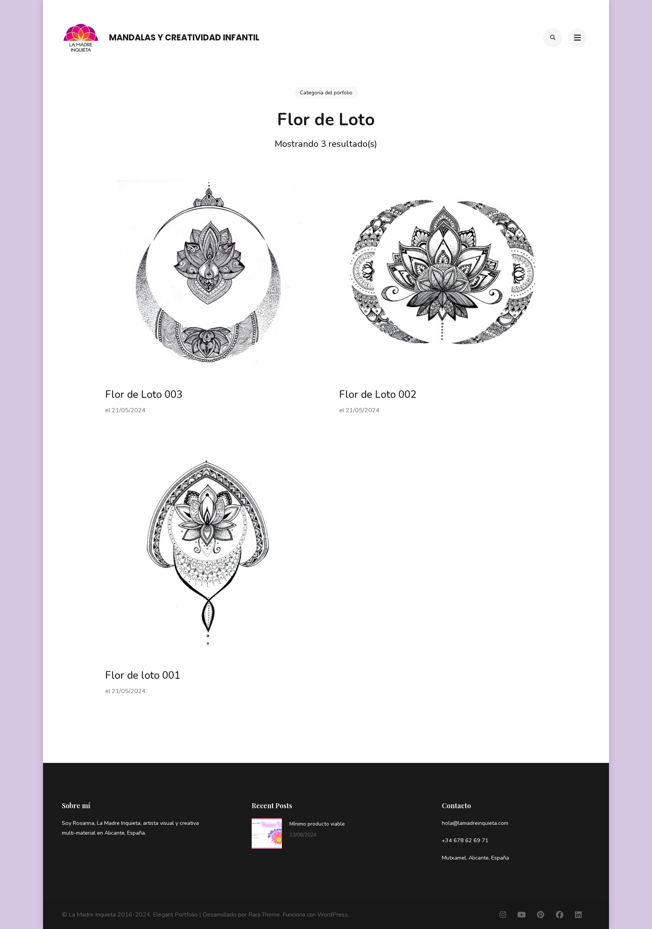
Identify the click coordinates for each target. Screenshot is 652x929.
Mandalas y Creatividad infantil (184, 37)
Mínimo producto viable (317, 823)
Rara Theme (264, 915)
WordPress (332, 915)
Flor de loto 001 (142, 675)
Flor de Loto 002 (378, 395)
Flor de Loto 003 (144, 395)
